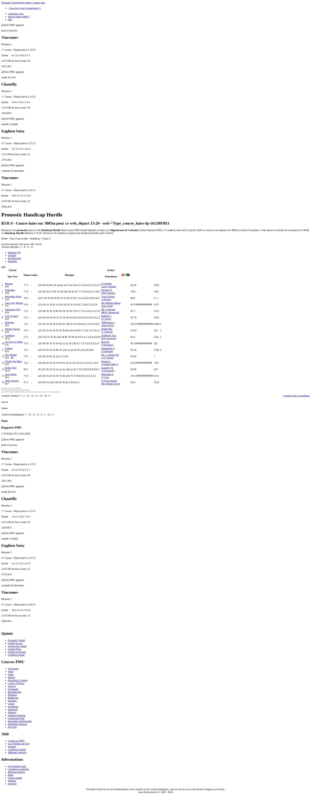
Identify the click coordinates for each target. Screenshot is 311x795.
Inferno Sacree (12, 329)
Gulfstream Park (16, 718)
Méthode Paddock (17, 752)
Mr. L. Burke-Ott (110, 355)
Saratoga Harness (17, 715)
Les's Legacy (11, 316)
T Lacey (105, 377)
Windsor (12, 712)
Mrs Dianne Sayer (110, 383)
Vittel (10, 671)
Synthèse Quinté (16, 655)
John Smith (107, 306)
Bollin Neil (10, 367)
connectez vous (15, 13)
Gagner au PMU (16, 740)
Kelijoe (8, 348)
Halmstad (12, 709)
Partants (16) (14, 252)
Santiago (12, 700)
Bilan (10, 775)
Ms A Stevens (108, 309)
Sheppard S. (107, 374)
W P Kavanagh (109, 380)
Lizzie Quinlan (108, 286)
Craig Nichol (108, 296)
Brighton (12, 695)
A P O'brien (107, 357)
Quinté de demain (17, 652)
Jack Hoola (11, 374)
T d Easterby (107, 370)
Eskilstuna (13, 706)
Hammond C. (108, 348)
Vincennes (13, 668)
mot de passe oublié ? (19, 16)
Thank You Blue (13, 361)
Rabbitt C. (106, 316)
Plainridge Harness (17, 724)
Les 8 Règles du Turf (18, 743)
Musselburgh (14, 692)
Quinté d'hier (14, 649)
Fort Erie (12, 727)
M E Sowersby (108, 338)
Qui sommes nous (17, 766)
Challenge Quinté (17, 749)
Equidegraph (14, 258)
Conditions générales (18, 769)
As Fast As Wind (13, 342)
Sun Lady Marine (14, 303)
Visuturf (12, 255)
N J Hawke (107, 332)
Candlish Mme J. (110, 364)
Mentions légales (16, 772)
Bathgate (9, 322)
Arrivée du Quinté (17, 646)
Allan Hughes (108, 293)
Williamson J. (108, 322)
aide (10, 19)
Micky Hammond (110, 312)
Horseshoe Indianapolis (20, 721)
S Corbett (106, 319)
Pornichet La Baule (18, 680)
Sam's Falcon (12, 380)
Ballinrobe (13, 697)
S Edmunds (107, 351)
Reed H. (105, 342)
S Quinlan (106, 283)
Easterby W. (107, 367)
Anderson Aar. (108, 335)
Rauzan (9, 283)
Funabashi (13, 689)
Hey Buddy (11, 355)
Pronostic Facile (23, 2)
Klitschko (10, 290)
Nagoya (12, 686)
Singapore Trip (12, 309)
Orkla (11, 674)
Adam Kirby (107, 325)
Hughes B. (106, 290)
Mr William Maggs (111, 303)
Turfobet (12, 783)
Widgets (12, 780)
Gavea (11, 703)
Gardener (10, 335)
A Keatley (106, 299)
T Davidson (107, 344)
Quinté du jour (15, 643)
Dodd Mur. (107, 329)
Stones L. (106, 361)
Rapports (12, 261)
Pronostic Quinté (16, 640)
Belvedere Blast (13, 296)
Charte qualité (15, 778)
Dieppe (11, 677)
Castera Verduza (16, 683)
